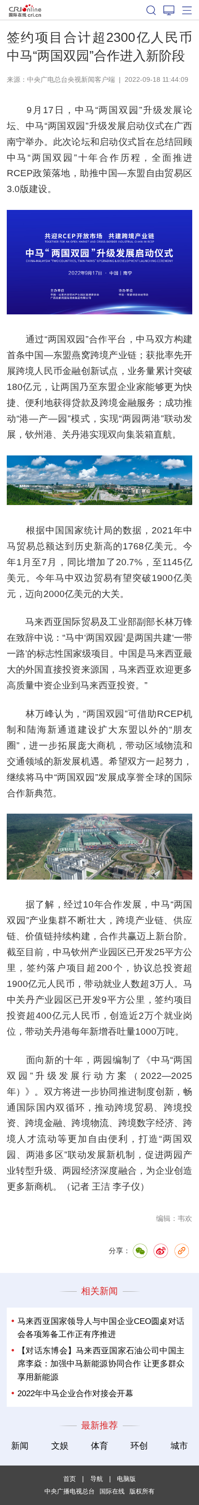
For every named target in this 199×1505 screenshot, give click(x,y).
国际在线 (25, 10)
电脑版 (126, 1478)
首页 (69, 1478)
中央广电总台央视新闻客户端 (71, 79)
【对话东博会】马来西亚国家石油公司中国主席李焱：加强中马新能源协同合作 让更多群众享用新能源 (101, 1364)
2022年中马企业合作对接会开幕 (75, 1393)
